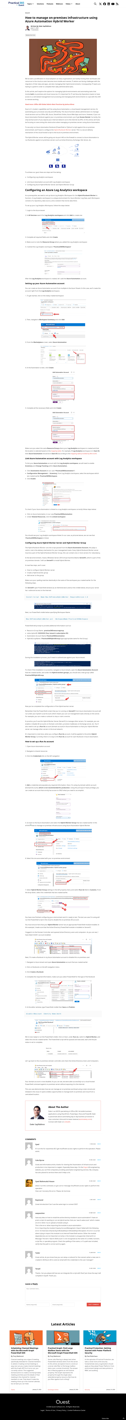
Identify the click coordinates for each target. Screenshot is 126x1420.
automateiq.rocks (85, 1119)
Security (87, 1389)
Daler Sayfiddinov (45, 26)
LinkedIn (67, 1122)
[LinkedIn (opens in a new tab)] (109, 3)
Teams (13, 1389)
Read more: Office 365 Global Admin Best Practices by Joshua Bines (49, 104)
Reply (99, 1144)
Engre (85, 1167)
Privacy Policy (61, 1410)
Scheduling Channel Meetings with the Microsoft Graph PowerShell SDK (24, 1350)
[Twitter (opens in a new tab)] (100, 3)
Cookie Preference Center (77, 1410)
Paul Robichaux (92, 1356)
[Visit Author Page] (37, 1112)
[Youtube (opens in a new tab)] (113, 3)
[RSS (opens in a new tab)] (117, 3)
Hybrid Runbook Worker (62, 130)
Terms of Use (50, 1410)
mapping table (56, 451)
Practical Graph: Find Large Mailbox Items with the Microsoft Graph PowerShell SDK (62, 1350)
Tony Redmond (18, 1356)
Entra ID (27, 13)
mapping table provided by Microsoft (84, 454)
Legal (42, 1410)
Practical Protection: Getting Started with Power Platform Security (98, 1350)
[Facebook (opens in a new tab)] (104, 3)
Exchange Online (53, 1389)
